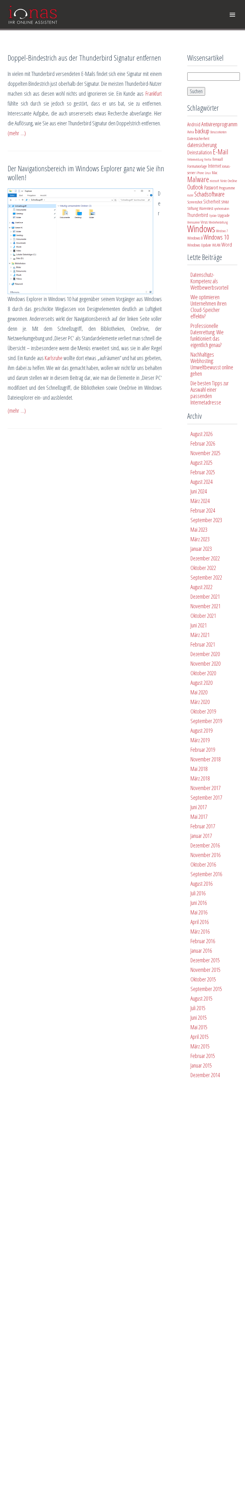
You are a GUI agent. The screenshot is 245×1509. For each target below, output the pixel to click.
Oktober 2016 (203, 864)
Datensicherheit (198, 138)
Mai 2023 (198, 529)
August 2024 (201, 481)
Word (226, 244)
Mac (215, 172)
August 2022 (201, 587)
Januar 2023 (201, 548)
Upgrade (224, 215)
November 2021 (205, 606)
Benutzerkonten (218, 132)
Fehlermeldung (195, 159)
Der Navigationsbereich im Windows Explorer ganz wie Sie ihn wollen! (86, 173)
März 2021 (200, 635)
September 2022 (206, 577)
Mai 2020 (198, 692)
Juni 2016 (198, 902)
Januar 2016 (201, 950)
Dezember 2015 (205, 960)
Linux (208, 173)
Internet (214, 165)
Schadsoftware (209, 194)
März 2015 (200, 1046)
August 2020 (201, 682)
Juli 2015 (197, 1008)
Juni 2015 (198, 1017)
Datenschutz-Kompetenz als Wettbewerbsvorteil (209, 281)
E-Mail (220, 152)
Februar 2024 (202, 510)
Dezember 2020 (205, 654)
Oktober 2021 (203, 615)
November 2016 (205, 855)
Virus (204, 222)
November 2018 (205, 759)
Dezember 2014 (205, 1075)
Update (213, 215)
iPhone (200, 173)
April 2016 (199, 922)
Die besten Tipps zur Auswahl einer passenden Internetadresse (209, 392)
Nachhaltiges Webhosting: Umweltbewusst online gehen (211, 364)
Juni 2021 (198, 625)
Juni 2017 (198, 807)
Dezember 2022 (205, 558)
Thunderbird (197, 214)
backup (202, 131)
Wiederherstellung (218, 222)
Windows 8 (195, 238)
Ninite (223, 181)
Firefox (208, 159)
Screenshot (194, 202)
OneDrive (232, 181)
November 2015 (205, 969)
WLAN (216, 245)
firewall (217, 159)
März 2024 (200, 501)
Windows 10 (216, 237)
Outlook (195, 187)
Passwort (211, 187)
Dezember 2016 (205, 845)
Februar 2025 (202, 472)
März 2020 (200, 702)
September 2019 (206, 721)
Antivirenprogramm (219, 124)
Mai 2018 (198, 769)
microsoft (214, 181)
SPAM (225, 202)
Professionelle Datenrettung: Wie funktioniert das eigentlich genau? (207, 335)
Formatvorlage (197, 166)
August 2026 (201, 434)
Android (193, 124)
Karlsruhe (54, 358)
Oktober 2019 (203, 711)
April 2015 (199, 1036)
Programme (227, 188)
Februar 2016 (202, 941)
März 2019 (200, 740)
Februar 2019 (202, 749)
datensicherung (202, 145)
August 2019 (201, 730)
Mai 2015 (198, 1027)
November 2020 (205, 663)
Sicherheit (211, 201)
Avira (190, 132)
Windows (201, 228)
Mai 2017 (198, 816)
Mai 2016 (198, 912)
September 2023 (206, 520)
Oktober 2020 (203, 673)
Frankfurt (153, 93)
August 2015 (201, 998)
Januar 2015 (201, 1065)
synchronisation (221, 208)
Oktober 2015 (203, 979)
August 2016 (201, 883)
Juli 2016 (197, 893)
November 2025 (205, 453)
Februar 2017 (202, 826)
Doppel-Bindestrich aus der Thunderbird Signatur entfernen (84, 57)
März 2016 (200, 931)
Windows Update (199, 245)
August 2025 (201, 462)
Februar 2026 (202, 443)
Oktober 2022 (203, 568)
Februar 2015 (202, 1056)
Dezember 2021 (205, 596)
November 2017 (205, 788)
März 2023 (200, 539)
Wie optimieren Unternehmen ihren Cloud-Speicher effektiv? (208, 306)
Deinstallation (199, 152)
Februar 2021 (202, 644)
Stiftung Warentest (200, 208)
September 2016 (206, 874)
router (190, 195)
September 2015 (206, 989)
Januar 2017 (201, 835)
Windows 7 (222, 231)
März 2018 (200, 778)
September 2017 (206, 797)
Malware (198, 179)
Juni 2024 (198, 491)
